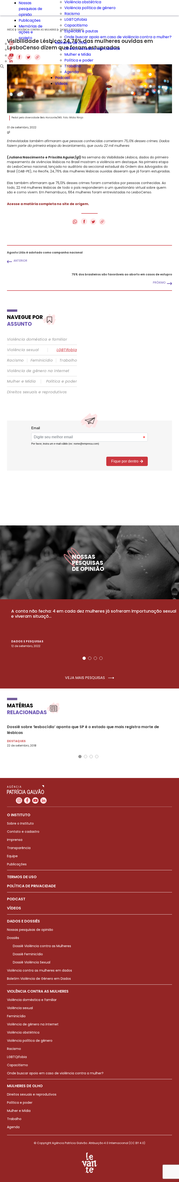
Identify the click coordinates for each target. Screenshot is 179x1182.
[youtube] (11, 55)
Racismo (72, 13)
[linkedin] (11, 61)
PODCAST (16, 899)
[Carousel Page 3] (95, 658)
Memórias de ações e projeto (30, 32)
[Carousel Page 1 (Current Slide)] (84, 658)
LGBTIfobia (67, 350)
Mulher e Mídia (77, 54)
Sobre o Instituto (20, 823)
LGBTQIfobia (75, 19)
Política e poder (78, 60)
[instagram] (11, 43)
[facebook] (10, 49)
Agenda (71, 72)
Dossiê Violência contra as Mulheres (42, 946)
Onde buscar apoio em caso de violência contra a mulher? (118, 37)
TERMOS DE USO (22, 877)
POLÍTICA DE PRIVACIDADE (31, 886)
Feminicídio (42, 360)
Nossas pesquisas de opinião (30, 8)
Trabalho (72, 66)
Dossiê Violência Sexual (31, 962)
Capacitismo (76, 25)
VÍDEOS (14, 908)
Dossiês (13, 937)
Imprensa (14, 839)
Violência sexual (23, 350)
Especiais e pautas (81, 31)
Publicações (30, 20)
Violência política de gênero (90, 7)
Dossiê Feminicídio (28, 954)
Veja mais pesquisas (85, 677)
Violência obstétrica (23, 1032)
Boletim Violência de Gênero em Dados (39, 978)
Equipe (12, 856)
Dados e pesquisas (27, 641)
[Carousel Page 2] (89, 658)
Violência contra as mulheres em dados (39, 970)
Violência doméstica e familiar (37, 339)
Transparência (19, 848)
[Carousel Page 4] (101, 658)
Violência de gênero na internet (38, 371)
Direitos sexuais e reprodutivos (92, 48)
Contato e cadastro (23, 831)
